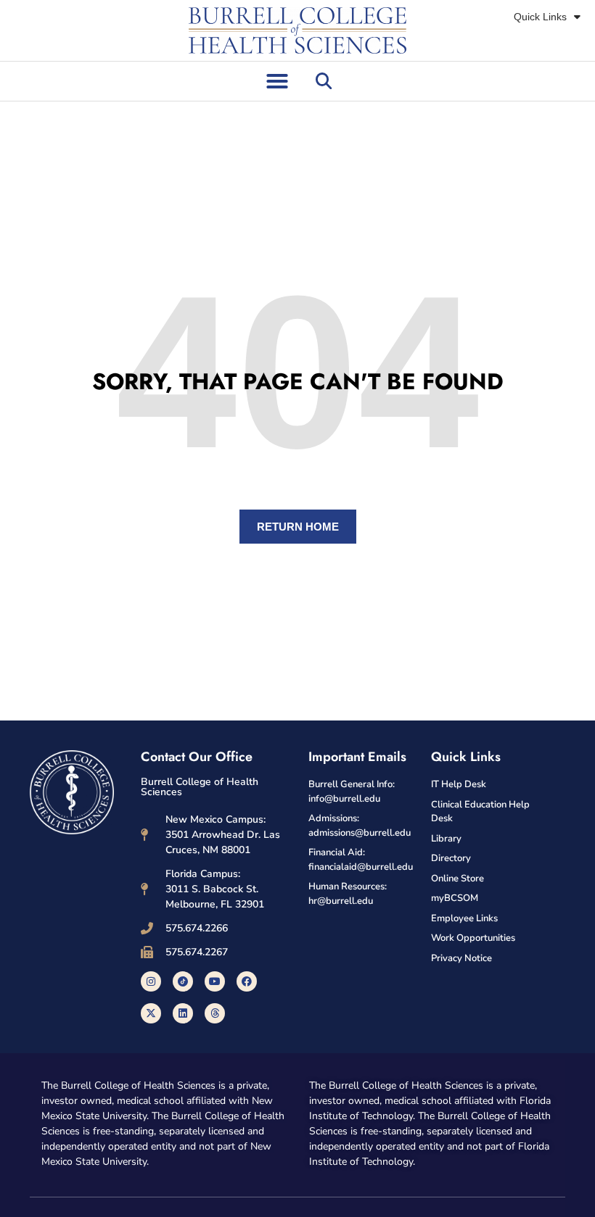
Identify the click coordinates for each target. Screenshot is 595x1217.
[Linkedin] (183, 1013)
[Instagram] (151, 981)
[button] (277, 81)
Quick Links (540, 16)
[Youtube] (215, 981)
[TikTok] (183, 981)
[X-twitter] (151, 1013)
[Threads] (215, 1013)
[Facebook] (247, 981)
